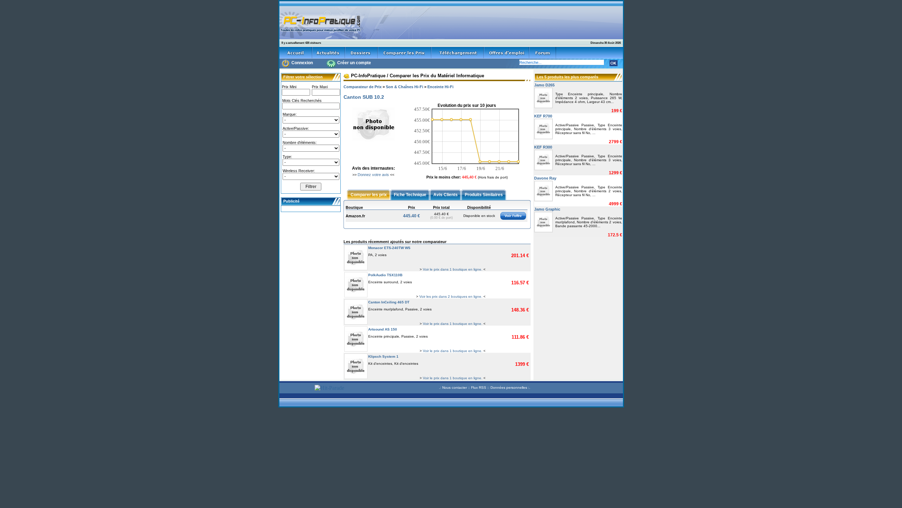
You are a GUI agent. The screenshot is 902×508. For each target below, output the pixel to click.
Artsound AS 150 (382, 329)
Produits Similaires (484, 194)
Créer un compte (354, 62)
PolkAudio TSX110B (385, 275)
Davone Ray (545, 178)
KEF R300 (543, 147)
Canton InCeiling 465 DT (388, 302)
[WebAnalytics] (296, 389)
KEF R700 (543, 116)
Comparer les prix (369, 194)
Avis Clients (445, 194)
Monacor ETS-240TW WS (389, 248)
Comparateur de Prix (363, 87)
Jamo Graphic (547, 209)
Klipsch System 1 (383, 356)
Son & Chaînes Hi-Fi (404, 87)
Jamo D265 (544, 85)
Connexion (302, 62)
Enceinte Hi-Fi (440, 87)
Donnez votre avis (373, 175)
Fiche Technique (410, 194)
